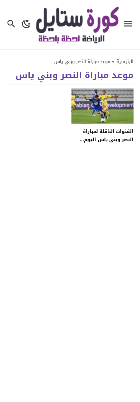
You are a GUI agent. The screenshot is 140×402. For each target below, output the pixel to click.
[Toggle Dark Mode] (26, 25)
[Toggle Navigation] (130, 25)
